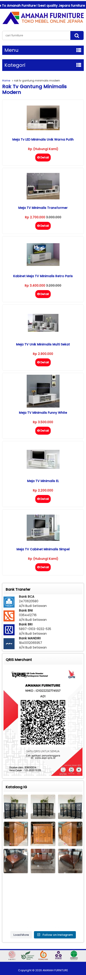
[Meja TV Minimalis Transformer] (43, 198)
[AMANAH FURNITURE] (43, 24)
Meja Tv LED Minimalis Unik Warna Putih (43, 139)
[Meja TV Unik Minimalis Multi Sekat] (43, 330)
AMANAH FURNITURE (55, 970)
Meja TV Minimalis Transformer (43, 208)
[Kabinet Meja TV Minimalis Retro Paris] (43, 265)
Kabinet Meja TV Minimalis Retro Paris (43, 276)
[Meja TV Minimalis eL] (43, 467)
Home (6, 80)
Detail (44, 157)
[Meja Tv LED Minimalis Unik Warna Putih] (43, 129)
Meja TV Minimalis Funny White (43, 412)
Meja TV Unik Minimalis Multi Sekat (43, 344)
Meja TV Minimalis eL (43, 481)
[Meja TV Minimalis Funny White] (43, 406)
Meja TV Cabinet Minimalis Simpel (43, 549)
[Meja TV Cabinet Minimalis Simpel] (43, 540)
